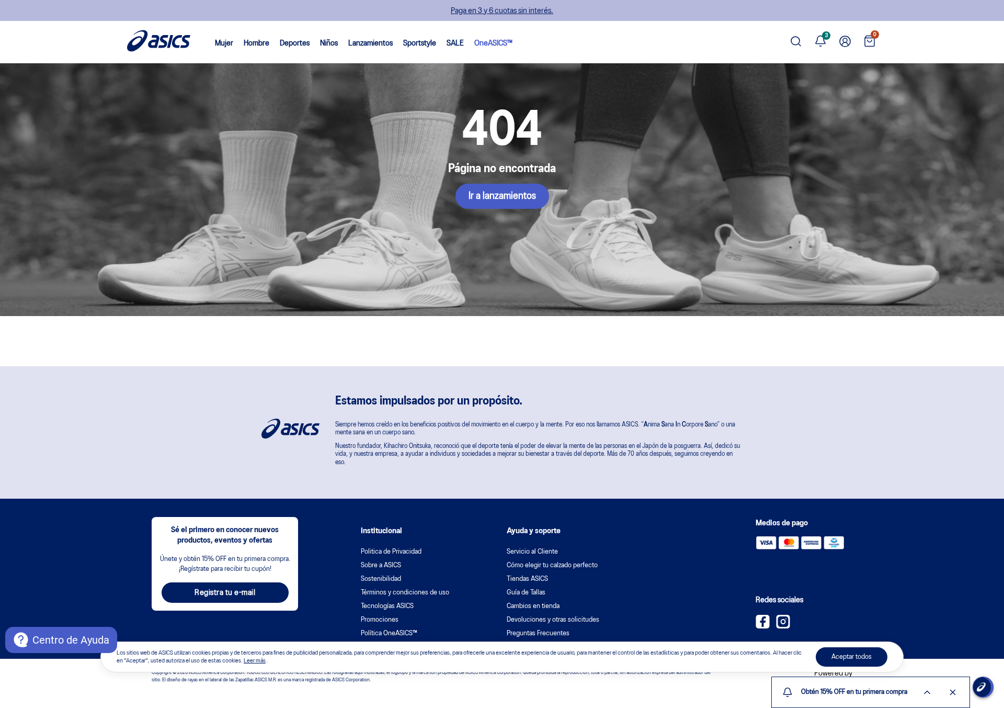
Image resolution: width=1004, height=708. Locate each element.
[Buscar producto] (795, 42)
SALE (455, 43)
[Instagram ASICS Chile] (783, 626)
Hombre (256, 43)
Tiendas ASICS (527, 579)
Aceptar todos (851, 657)
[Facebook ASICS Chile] (763, 626)
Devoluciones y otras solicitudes (553, 619)
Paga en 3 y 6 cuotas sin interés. (502, 11)
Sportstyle (419, 43)
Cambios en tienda (533, 606)
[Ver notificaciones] (820, 42)
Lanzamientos (370, 43)
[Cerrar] (952, 692)
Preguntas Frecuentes (538, 633)
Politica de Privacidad (391, 551)
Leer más (255, 661)
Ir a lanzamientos (502, 196)
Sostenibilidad (381, 579)
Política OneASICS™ (389, 633)
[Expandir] (927, 692)
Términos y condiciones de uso (405, 592)
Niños (329, 43)
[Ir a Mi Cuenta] (845, 42)
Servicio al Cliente (532, 551)
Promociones (379, 619)
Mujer (224, 43)
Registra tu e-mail (225, 593)
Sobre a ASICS (381, 565)
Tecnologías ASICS (387, 606)
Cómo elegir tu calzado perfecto (552, 565)
